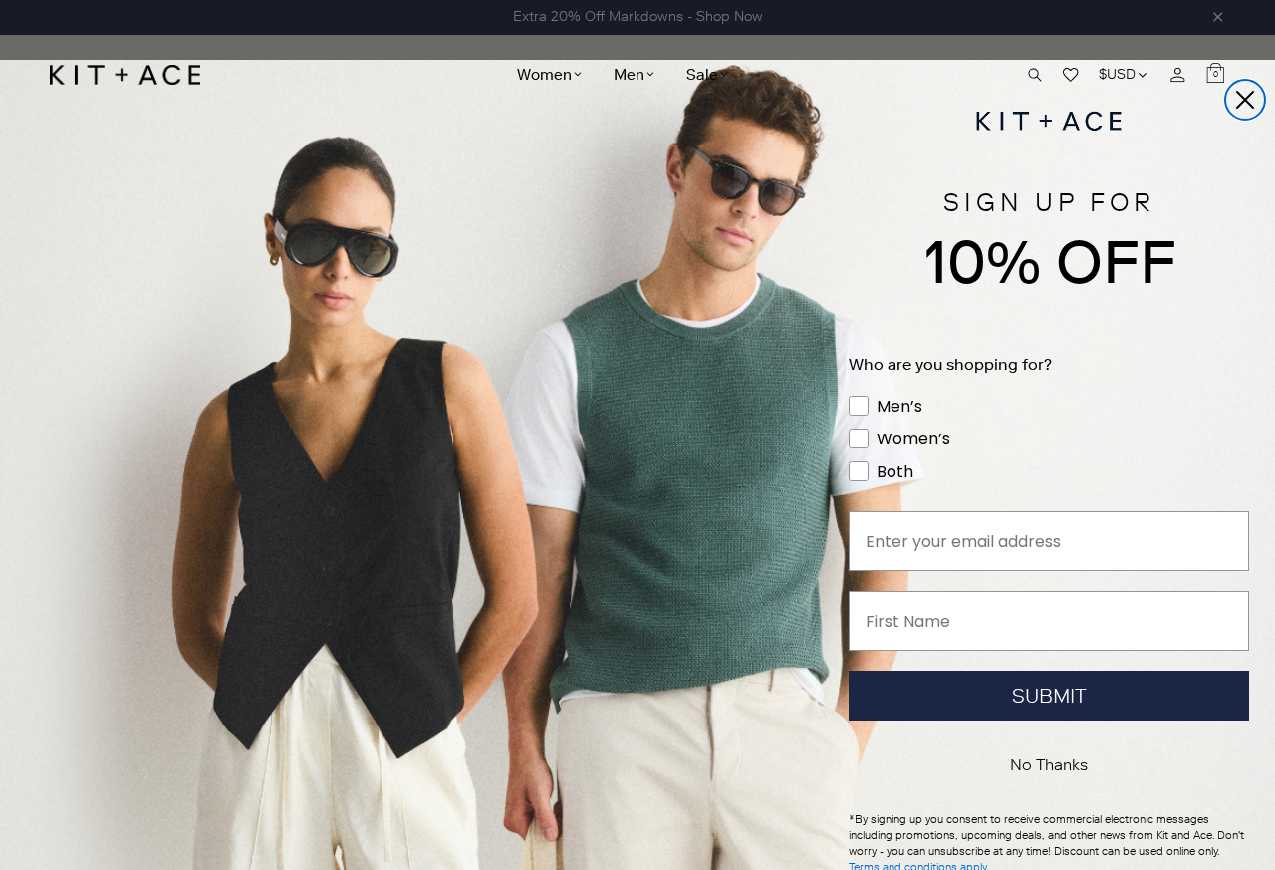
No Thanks (1049, 764)
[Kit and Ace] (132, 75)
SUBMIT (1049, 696)
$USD (1124, 74)
